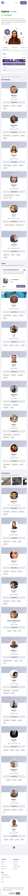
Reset (24, 54)
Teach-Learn (3, 76)
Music (9, 76)
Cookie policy (9, 890)
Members (13, 76)
